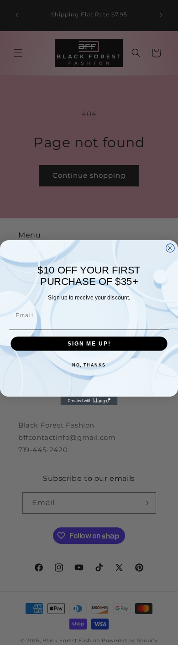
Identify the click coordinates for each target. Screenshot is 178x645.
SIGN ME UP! (89, 343)
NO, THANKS (89, 364)
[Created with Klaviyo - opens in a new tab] (89, 401)
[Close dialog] (170, 247)
